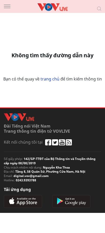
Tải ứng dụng (17, 189)
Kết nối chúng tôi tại (23, 142)
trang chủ (50, 79)
